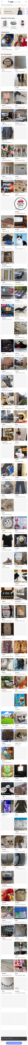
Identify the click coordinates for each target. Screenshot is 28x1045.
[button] (12, 47)
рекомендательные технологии (10, 1039)
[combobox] (14, 5)
